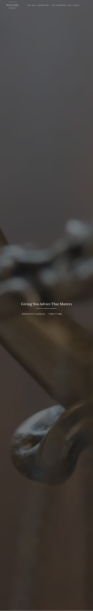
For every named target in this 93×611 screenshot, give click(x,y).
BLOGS (53, 5)
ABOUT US (34, 5)
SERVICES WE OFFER (43, 5)
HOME (29, 5)
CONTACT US (76, 5)
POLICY (70, 5)
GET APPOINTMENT (61, 5)
